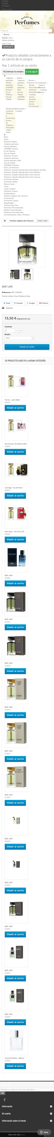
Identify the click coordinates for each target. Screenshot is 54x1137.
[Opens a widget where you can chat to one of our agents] (44, 1132)
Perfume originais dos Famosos (16, 196)
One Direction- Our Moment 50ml (16, 444)
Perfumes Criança (11, 191)
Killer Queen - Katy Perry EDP (14, 531)
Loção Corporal (9, 189)
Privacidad (10, 128)
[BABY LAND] (14, 274)
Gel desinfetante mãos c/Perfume (16, 215)
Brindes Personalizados (13, 210)
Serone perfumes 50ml (21, 87)
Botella (8, 334)
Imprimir (9, 308)
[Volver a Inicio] (4, 221)
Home (6, 139)
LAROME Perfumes (11, 165)
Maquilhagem (9, 203)
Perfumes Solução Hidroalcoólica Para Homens (22, 175)
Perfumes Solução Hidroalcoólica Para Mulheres (22, 172)
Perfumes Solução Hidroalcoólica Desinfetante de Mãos (25, 170)
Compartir (19, 303)
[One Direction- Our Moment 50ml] (16, 426)
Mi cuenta (6, 1113)
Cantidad (8, 327)
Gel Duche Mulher (11, 182)
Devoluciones (11, 109)
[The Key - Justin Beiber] (16, 382)
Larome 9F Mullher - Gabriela (14, 1058)
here (23, 1135)
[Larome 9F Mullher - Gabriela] (16, 1040)
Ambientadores (9, 194)
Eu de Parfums (9, 151)
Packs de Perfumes (11, 168)
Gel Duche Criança (11, 201)
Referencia (6, 292)
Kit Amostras (34, 106)
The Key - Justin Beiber (12, 400)
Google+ (31, 303)
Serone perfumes (10, 146)
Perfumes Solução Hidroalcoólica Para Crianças (22, 177)
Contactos (10, 111)
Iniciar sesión (7, 9)
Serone (31, 104)
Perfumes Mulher (10, 142)
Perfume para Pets (11, 205)
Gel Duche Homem (11, 179)
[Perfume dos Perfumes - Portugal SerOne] (27, 21)
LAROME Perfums (11, 149)
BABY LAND (9, 575)
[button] (19, 78)
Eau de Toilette (9, 153)
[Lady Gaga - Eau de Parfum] (16, 470)
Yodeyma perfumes (11, 144)
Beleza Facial (9, 184)
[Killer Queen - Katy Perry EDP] (16, 514)
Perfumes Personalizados (13, 208)
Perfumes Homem (11, 156)
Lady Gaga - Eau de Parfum (14, 487)
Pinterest (44, 303)
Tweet (7, 303)
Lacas (6, 186)
